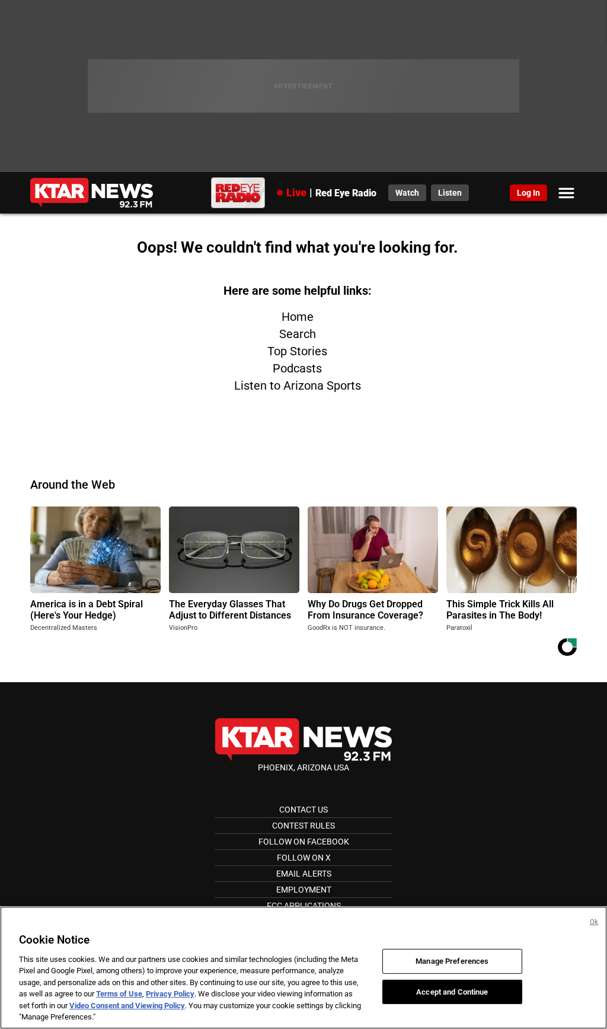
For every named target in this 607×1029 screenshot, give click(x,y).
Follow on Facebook (303, 841)
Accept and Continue (452, 991)
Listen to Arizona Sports (297, 385)
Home (298, 317)
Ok (594, 922)
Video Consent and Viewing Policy (127, 1005)
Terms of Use (119, 993)
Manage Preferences (452, 961)
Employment (303, 889)
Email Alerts (303, 873)
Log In (528, 192)
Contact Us (303, 809)
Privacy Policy (170, 993)
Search (297, 334)
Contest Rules (303, 825)
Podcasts (297, 368)
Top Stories (297, 351)
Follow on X (304, 857)
